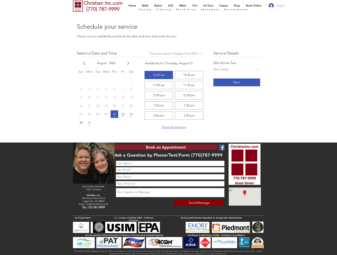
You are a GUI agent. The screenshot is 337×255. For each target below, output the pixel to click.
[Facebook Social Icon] (222, 147)
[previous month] (84, 63)
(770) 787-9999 (102, 9)
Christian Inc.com (103, 3)
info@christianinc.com (96, 203)
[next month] (128, 63)
